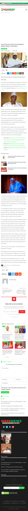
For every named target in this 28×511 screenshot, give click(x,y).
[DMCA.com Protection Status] (9, 493)
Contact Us (15, 501)
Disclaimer (7, 503)
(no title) (2, 398)
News (4, 326)
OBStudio (17, 508)
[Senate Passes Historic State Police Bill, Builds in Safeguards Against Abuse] (4, 169)
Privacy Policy (16, 503)
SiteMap (23, 501)
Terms (24, 503)
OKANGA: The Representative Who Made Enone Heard (12, 406)
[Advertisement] (14, 28)
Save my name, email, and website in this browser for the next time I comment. (13, 388)
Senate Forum (4, 48)
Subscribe (22, 311)
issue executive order (7, 265)
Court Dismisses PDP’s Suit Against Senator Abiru (7, 292)
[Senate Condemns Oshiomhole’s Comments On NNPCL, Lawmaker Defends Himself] (20, 345)
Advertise (7, 501)
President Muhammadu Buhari (15, 265)
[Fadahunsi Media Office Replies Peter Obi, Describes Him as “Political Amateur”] (4, 158)
